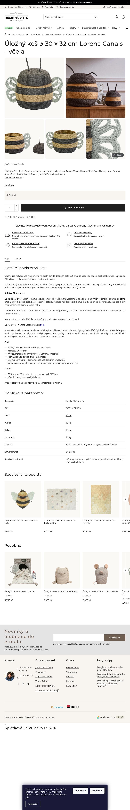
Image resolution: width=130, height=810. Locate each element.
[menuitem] (10, 28)
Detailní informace (13, 177)
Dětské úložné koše (75, 401)
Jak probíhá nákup (44, 667)
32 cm (68, 422)
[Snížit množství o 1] (16, 209)
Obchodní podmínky (45, 685)
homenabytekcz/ (23, 684)
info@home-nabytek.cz (24, 669)
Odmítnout (80, 790)
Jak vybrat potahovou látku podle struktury (110, 668)
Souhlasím (97, 790)
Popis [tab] (7, 258)
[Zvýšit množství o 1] (16, 206)
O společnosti (72, 667)
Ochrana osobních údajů (47, 690)
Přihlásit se (114, 637)
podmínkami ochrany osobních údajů (95, 644)
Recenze (36, 7)
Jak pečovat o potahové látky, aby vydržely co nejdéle (111, 675)
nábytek (18, 684)
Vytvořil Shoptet (106, 717)
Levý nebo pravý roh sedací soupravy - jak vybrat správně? (110, 683)
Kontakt (70, 676)
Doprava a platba (67, 7)
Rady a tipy (49, 7)
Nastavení (33, 803)
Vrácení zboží (41, 681)
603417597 (27, 684)
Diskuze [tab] (17, 258)
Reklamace (40, 672)
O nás (10, 7)
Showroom (22, 7)
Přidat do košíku (76, 207)
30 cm (68, 415)
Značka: (14, 164)
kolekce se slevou (84, 2)
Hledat (96, 17)
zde (27, 797)
